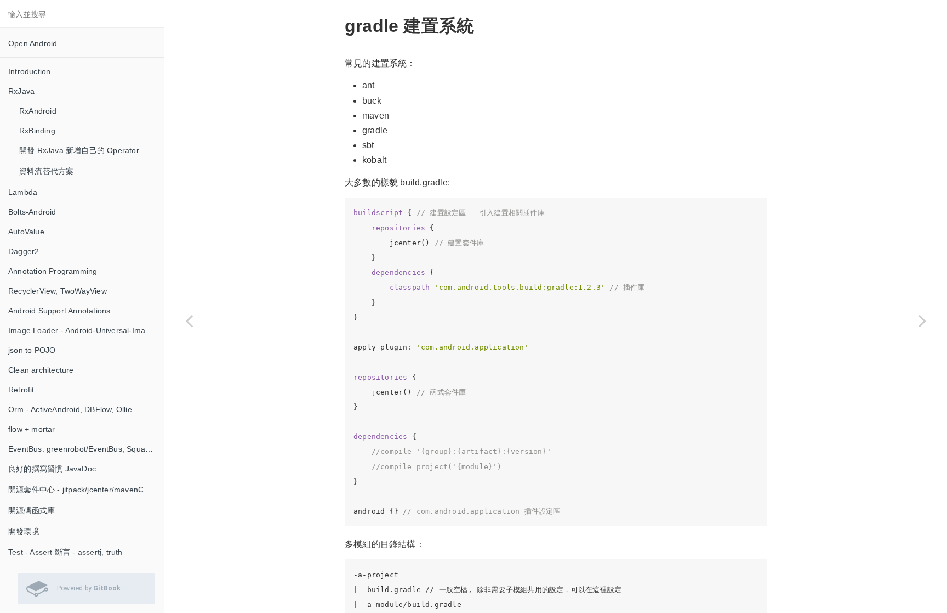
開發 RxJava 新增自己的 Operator (79, 150)
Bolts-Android (32, 211)
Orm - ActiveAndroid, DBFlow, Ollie (70, 409)
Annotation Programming (52, 271)
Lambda (22, 192)
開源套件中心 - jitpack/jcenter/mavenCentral (86, 489)
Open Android (32, 43)
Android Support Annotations (59, 310)
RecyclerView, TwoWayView (57, 290)
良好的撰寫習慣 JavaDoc (52, 468)
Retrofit (21, 389)
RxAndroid (37, 110)
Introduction (29, 71)
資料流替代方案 (46, 171)
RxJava (21, 91)
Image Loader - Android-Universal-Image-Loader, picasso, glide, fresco (86, 330)
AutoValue (26, 231)
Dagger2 (23, 251)
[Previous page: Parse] (189, 320)
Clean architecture (41, 369)
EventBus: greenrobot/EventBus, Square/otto (86, 449)
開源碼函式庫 (31, 510)
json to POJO (31, 350)
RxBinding (37, 130)
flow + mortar (31, 429)
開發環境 (23, 531)
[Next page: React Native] (922, 320)
